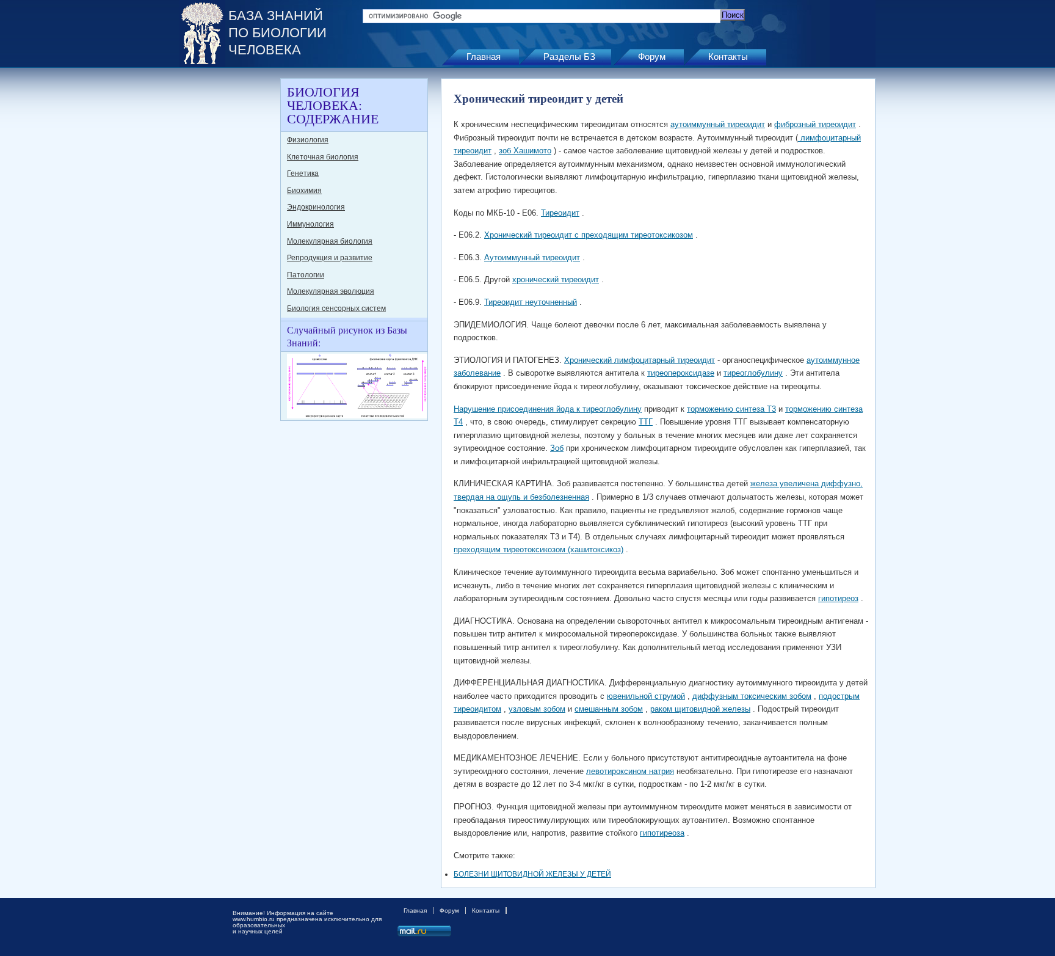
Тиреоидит (560, 212)
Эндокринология (316, 207)
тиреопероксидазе (680, 373)
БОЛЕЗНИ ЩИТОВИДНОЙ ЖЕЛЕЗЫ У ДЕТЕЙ (532, 874)
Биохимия (304, 190)
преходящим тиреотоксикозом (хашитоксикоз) (538, 549)
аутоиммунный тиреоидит (717, 124)
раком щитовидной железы (700, 708)
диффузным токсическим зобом (751, 696)
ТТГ (646, 421)
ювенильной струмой (646, 696)
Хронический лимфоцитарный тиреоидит (639, 360)
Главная (483, 56)
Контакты (728, 56)
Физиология (307, 140)
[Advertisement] (228, 261)
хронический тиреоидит (555, 279)
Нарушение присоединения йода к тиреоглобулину (548, 409)
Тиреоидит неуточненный (530, 302)
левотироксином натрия (630, 771)
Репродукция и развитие (329, 258)
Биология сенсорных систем (336, 308)
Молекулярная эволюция (330, 291)
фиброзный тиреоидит (815, 124)
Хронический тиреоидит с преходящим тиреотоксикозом (588, 234)
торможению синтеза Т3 (731, 409)
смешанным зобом (609, 708)
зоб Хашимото (525, 150)
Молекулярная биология (329, 241)
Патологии (305, 275)
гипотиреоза (662, 832)
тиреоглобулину (753, 373)
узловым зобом (537, 708)
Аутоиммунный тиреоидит (532, 257)
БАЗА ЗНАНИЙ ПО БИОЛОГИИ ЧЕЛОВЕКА (277, 32)
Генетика (303, 173)
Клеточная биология (322, 157)
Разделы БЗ (569, 56)
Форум (651, 56)
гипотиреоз (838, 598)
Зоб (557, 448)
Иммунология (310, 224)
